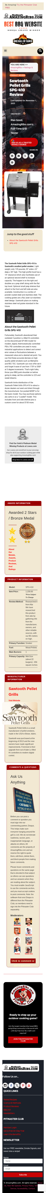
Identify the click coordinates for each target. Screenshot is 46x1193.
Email (6, 1165)
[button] (5, 50)
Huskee (17, 954)
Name (6, 1158)
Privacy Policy (27, 1186)
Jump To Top (23, 1190)
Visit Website (14, 701)
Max (28, 925)
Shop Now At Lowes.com (21, 460)
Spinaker (28, 935)
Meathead (17, 925)
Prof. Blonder (17, 945)
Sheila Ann (29, 954)
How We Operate (14, 1186)
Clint (17, 935)
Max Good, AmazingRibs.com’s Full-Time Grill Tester (22, 126)
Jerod (29, 944)
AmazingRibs (16, 67)
